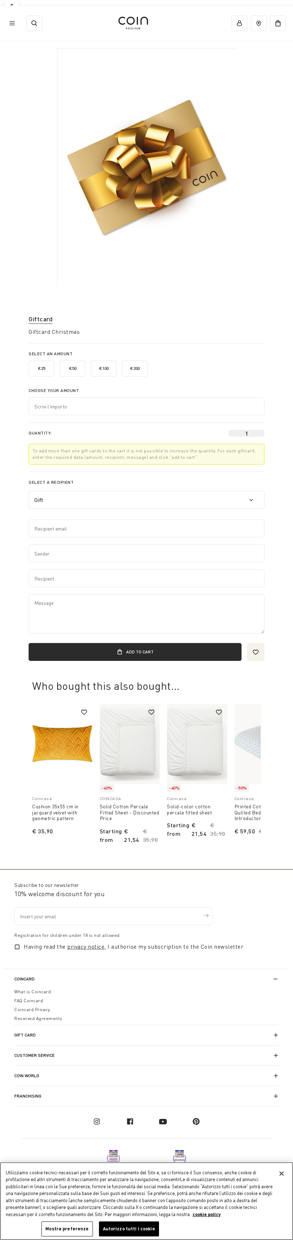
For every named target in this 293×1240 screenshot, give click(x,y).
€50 (72, 368)
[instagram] (97, 1121)
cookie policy (206, 1214)
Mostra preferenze (67, 1228)
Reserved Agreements (38, 1018)
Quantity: (40, 433)
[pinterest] (196, 1121)
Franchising (27, 1096)
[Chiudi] (281, 1173)
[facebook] (130, 1121)
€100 (104, 368)
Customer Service (34, 1055)
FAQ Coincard (28, 1000)
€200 (135, 368)
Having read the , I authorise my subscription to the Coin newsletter (133, 946)
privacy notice (85, 946)
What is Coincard (32, 991)
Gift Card (25, 1035)
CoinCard (24, 979)
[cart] (278, 23)
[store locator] (259, 23)
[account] (239, 23)
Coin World (26, 1075)
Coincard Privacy (32, 1009)
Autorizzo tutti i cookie (129, 1228)
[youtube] (163, 1121)
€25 (41, 368)
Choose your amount (54, 390)
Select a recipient (51, 482)
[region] (146, 1201)
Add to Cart (140, 651)
